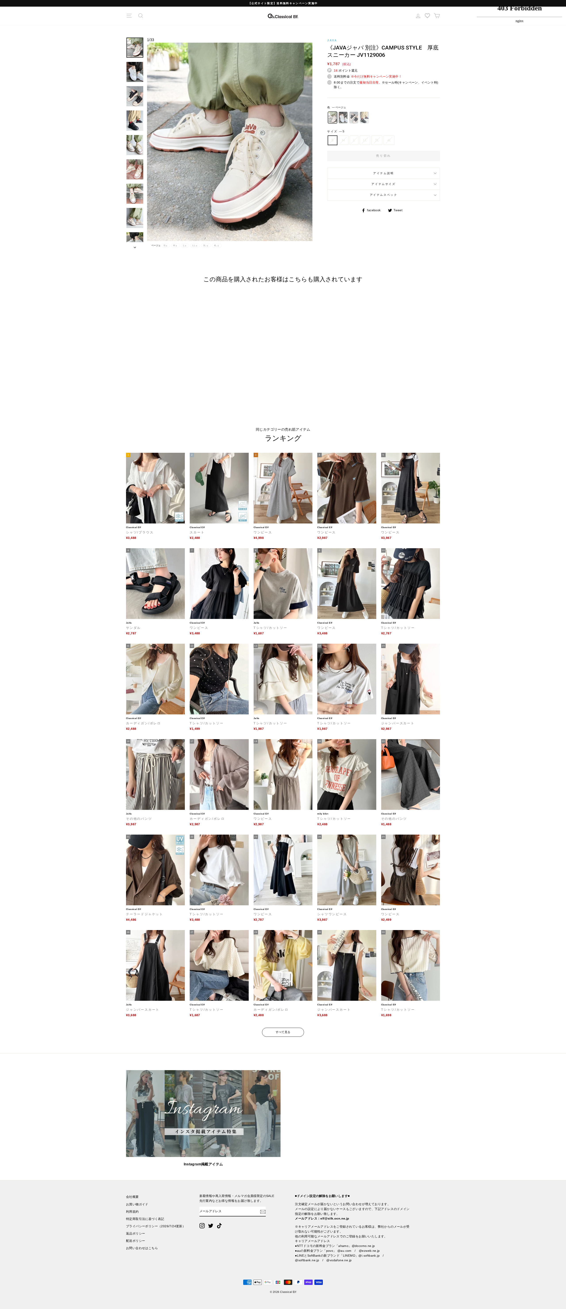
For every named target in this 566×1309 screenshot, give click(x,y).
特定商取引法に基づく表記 (145, 1219)
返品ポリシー (135, 1233)
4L (389, 140)
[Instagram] (202, 1225)
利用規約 (132, 1211)
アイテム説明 (383, 173)
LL (365, 140)
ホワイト (343, 117)
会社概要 (132, 1197)
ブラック (353, 117)
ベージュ (332, 117)
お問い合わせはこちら (142, 1248)
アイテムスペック (384, 195)
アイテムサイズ (383, 184)
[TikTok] (219, 1225)
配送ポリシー (135, 1240)
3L (377, 140)
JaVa (332, 40)
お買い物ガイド (137, 1204)
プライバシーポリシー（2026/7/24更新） (155, 1226)
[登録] (263, 1211)
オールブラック (364, 117)
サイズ (335, 131)
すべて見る (283, 1032)
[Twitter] (210, 1225)
